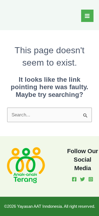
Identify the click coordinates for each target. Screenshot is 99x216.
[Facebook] (74, 179)
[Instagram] (90, 179)
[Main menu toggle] (87, 16)
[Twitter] (82, 179)
